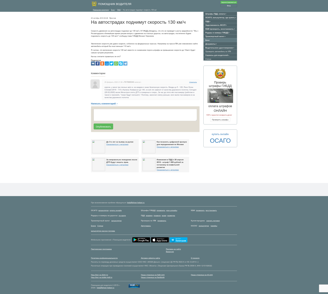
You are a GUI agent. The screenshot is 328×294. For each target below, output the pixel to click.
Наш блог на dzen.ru (99, 274)
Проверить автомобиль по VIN (218, 51)
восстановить (211, 210)
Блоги (93, 225)
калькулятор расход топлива (103, 230)
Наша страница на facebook (153, 277)
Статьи (208, 59)
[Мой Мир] (107, 63)
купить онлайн (116, 210)
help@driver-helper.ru (136, 202)
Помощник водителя (114, 4)
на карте (122, 215)
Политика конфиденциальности (104, 258)
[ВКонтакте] (93, 63)
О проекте (195, 258)
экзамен (149, 215)
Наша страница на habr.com (153, 274)
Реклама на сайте (173, 249)
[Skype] (121, 63)
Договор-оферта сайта (150, 258)
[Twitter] (111, 63)
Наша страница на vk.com (202, 274)
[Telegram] (125, 63)
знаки (164, 215)
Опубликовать (103, 126)
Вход (229, 5)
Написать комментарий (103, 103)
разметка (171, 215)
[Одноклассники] (102, 63)
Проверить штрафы (220, 119)
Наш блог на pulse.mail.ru (101, 277)
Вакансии (170, 251)
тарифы (214, 225)
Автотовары (146, 225)
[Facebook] (98, 63)
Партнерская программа (101, 249)
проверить (161, 210)
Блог (207, 40)
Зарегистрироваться (228, 2)
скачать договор (213, 220)
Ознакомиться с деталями (117, 144)
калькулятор (103, 210)
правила (157, 215)
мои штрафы (171, 210)
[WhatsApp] (116, 63)
